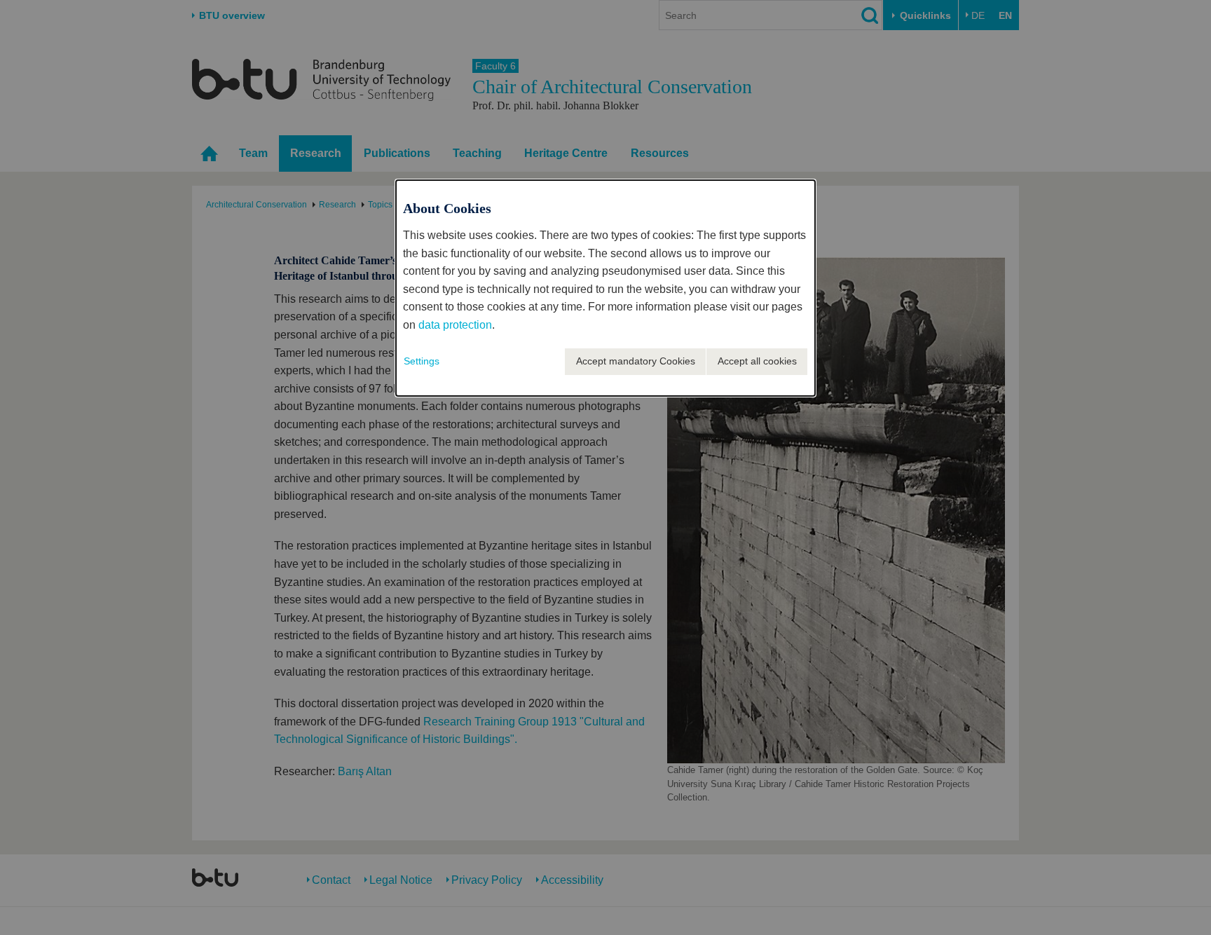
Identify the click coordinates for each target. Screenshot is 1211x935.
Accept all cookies (757, 361)
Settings (421, 361)
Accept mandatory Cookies (635, 361)
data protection (455, 325)
